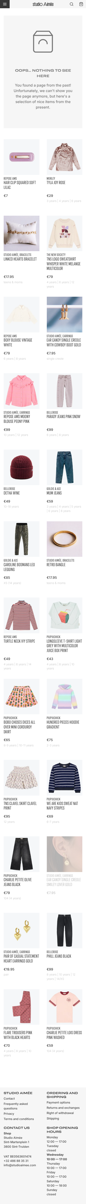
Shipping (53, 1118)
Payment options (58, 1102)
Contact (9, 1099)
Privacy (9, 1114)
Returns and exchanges (63, 1108)
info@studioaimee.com (20, 1165)
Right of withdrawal (60, 1113)
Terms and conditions (19, 1119)
